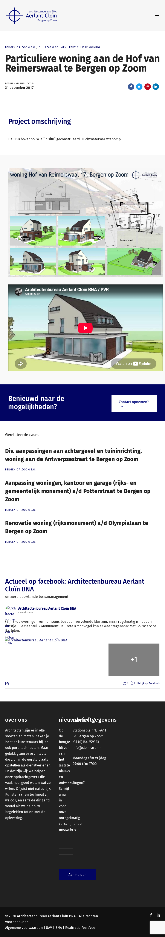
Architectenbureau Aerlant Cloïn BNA (47, 608)
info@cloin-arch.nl (87, 748)
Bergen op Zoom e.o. (20, 47)
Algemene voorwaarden (24, 928)
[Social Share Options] (8, 683)
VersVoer (89, 928)
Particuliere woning (84, 47)
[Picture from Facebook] (31, 660)
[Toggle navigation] (134, 15)
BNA (58, 928)
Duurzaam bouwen (53, 47)
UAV (49, 928)
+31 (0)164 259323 (85, 742)
